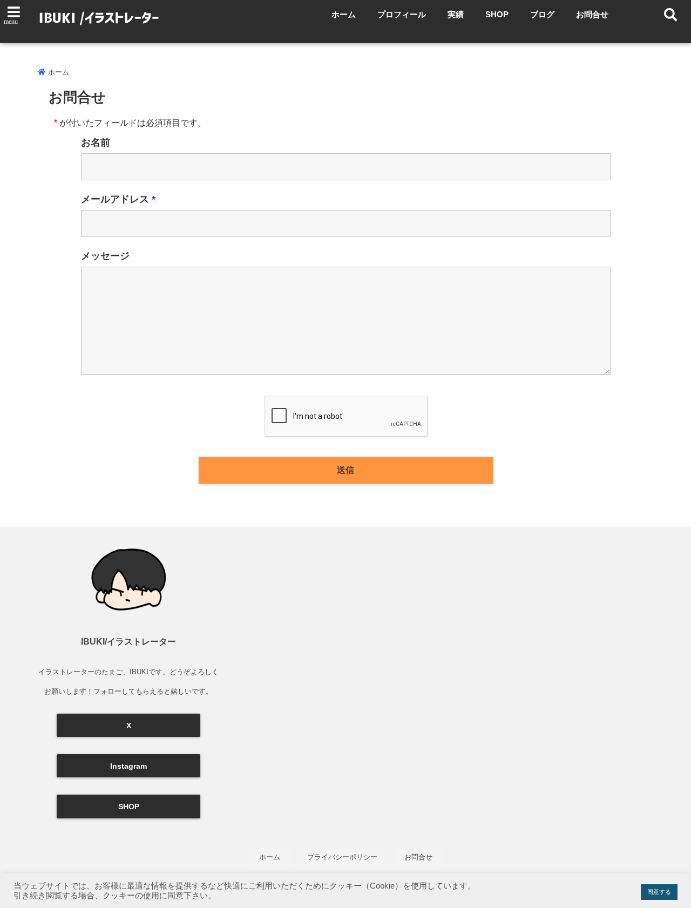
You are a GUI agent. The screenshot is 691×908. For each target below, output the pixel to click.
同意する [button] (659, 892)
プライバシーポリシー (342, 857)
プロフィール (401, 14)
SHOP (497, 14)
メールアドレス (118, 199)
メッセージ (105, 255)
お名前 (95, 142)
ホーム (343, 14)
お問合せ (592, 14)
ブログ (542, 14)
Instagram (128, 766)
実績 (456, 14)
